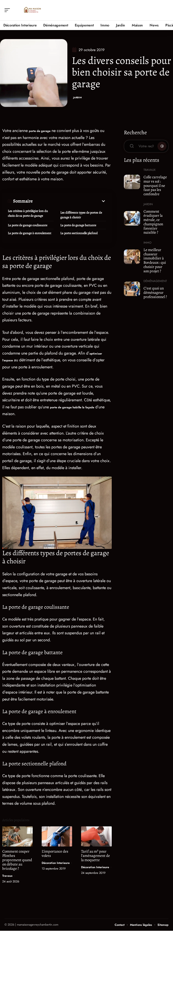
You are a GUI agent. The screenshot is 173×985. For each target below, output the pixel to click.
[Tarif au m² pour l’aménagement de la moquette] (96, 836)
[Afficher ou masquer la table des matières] (69, 201)
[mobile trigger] (8, 10)
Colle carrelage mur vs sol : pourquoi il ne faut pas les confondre (155, 185)
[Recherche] (165, 10)
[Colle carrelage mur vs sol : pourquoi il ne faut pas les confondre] (132, 182)
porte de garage (39, 131)
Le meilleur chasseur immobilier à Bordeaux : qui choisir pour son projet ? (154, 260)
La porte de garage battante (78, 225)
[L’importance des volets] (57, 836)
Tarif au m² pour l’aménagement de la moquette (95, 856)
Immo (147, 242)
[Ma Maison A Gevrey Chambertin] (32, 10)
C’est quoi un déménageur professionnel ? (155, 292)
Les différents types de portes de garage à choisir (81, 214)
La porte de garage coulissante (27, 225)
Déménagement (155, 281)
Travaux (7, 876)
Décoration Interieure (56, 863)
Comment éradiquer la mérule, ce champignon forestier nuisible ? (153, 222)
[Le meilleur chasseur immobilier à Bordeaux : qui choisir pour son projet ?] (132, 256)
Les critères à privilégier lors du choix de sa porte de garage (28, 213)
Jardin (77, 97)
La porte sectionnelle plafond (79, 233)
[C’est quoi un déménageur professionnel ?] (132, 289)
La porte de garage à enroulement (29, 233)
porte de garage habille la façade (72, 407)
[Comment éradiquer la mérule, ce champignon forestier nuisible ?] (132, 218)
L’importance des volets (55, 853)
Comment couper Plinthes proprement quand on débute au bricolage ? (17, 860)
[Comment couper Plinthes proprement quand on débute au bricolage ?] (17, 836)
